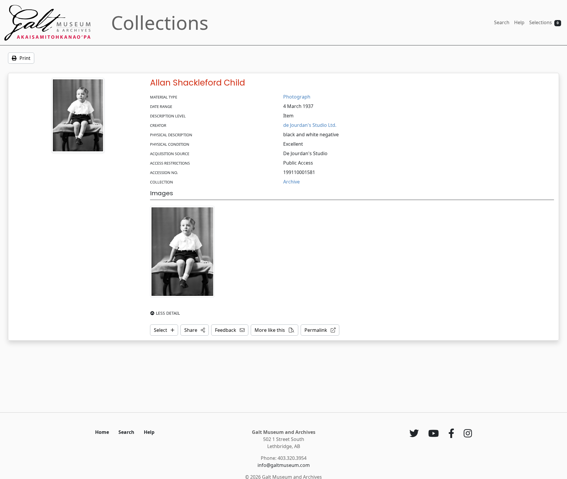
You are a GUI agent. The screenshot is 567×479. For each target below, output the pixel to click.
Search (501, 22)
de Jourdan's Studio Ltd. (309, 125)
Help (519, 22)
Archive (291, 181)
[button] (194, 330)
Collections (159, 22)
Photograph (296, 96)
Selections (544, 22)
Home (102, 432)
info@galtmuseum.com (284, 465)
